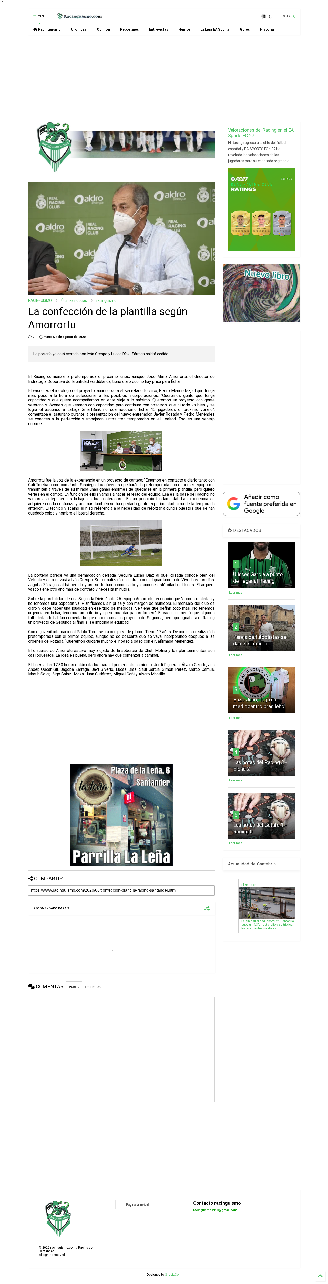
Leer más (235, 592)
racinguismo (106, 300)
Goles (245, 29)
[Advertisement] (164, 78)
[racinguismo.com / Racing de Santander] (79, 18)
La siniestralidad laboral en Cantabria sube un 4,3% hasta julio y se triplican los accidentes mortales (267, 924)
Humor (184, 29)
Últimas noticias (74, 300)
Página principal (137, 1205)
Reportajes (129, 29)
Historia (267, 29)
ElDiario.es (249, 885)
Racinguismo (49, 29)
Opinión (103, 29)
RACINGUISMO (40, 300)
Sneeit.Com (173, 1274)
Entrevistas (158, 29)
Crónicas (79, 29)
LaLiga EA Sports (215, 29)
